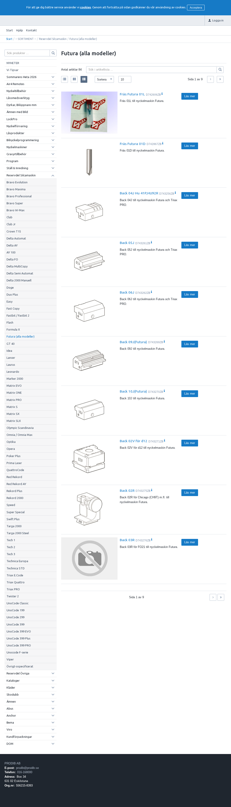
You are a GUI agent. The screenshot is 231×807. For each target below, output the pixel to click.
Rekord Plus (14, 490)
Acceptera (196, 7)
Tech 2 (11, 547)
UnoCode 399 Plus (18, 638)
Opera (11, 448)
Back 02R (127, 490)
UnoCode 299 (15, 617)
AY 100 (11, 252)
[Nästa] (210, 79)
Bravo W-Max (16, 210)
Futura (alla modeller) (21, 336)
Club (9, 217)
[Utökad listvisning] (84, 79)
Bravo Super (15, 203)
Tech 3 (11, 554)
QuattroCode (15, 469)
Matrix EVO (14, 385)
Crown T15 (14, 231)
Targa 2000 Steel (18, 533)
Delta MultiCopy (17, 266)
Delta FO (12, 259)
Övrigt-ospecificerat (20, 666)
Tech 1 (11, 540)
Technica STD (16, 568)
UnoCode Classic (17, 603)
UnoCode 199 (15, 610)
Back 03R (127, 540)
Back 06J (127, 292)
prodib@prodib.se (27, 768)
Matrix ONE (14, 392)
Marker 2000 (15, 378)
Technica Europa (17, 561)
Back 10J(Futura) (133, 391)
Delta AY (12, 245)
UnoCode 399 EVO (19, 631)
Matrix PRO (14, 399)
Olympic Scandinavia (20, 427)
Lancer (11, 357)
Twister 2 (13, 596)
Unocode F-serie (17, 652)
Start (9, 30)
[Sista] (220, 79)
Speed (11, 504)
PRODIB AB (13, 763)
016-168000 (24, 772)
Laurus (11, 364)
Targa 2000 (14, 526)
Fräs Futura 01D (133, 144)
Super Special (16, 512)
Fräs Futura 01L (132, 94)
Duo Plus (12, 294)
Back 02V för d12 (133, 441)
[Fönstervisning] (74, 79)
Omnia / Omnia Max (19, 434)
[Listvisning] (64, 79)
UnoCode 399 (15, 624)
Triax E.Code (15, 575)
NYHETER (13, 62)
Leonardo (13, 371)
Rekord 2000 (15, 497)
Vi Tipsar (12, 69)
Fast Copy (13, 308)
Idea (9, 350)
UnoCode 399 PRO (19, 645)
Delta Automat (16, 238)
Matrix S (12, 406)
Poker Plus (14, 456)
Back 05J (127, 243)
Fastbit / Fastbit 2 (18, 315)
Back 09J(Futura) (133, 342)
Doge (10, 287)
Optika (11, 441)
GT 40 (10, 343)
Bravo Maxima (16, 189)
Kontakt (31, 30)
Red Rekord (14, 476)
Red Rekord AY (16, 483)
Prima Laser (14, 462)
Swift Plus (13, 519)
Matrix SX (13, 413)
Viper (10, 659)
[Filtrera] (220, 69)
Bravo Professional (19, 196)
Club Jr (11, 224)
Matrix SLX (14, 420)
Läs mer (189, 96)
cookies (85, 7)
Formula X (13, 329)
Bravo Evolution (17, 182)
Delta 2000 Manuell (19, 280)
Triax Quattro (16, 582)
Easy (9, 301)
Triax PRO (13, 589)
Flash (10, 322)
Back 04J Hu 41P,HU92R (139, 193)
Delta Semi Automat (20, 273)
